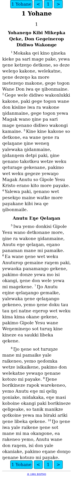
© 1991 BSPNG (36, 474)
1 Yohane (21, 4)
